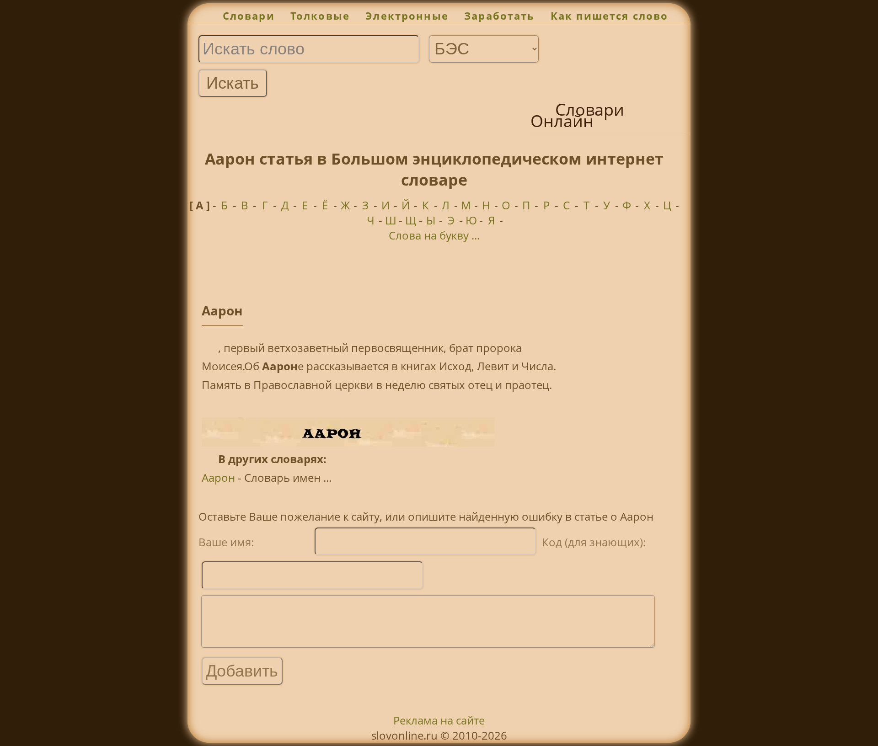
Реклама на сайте (439, 720)
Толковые (320, 15)
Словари (249, 15)
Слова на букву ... (434, 235)
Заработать (499, 15)
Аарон (218, 477)
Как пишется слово (610, 15)
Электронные (407, 15)
